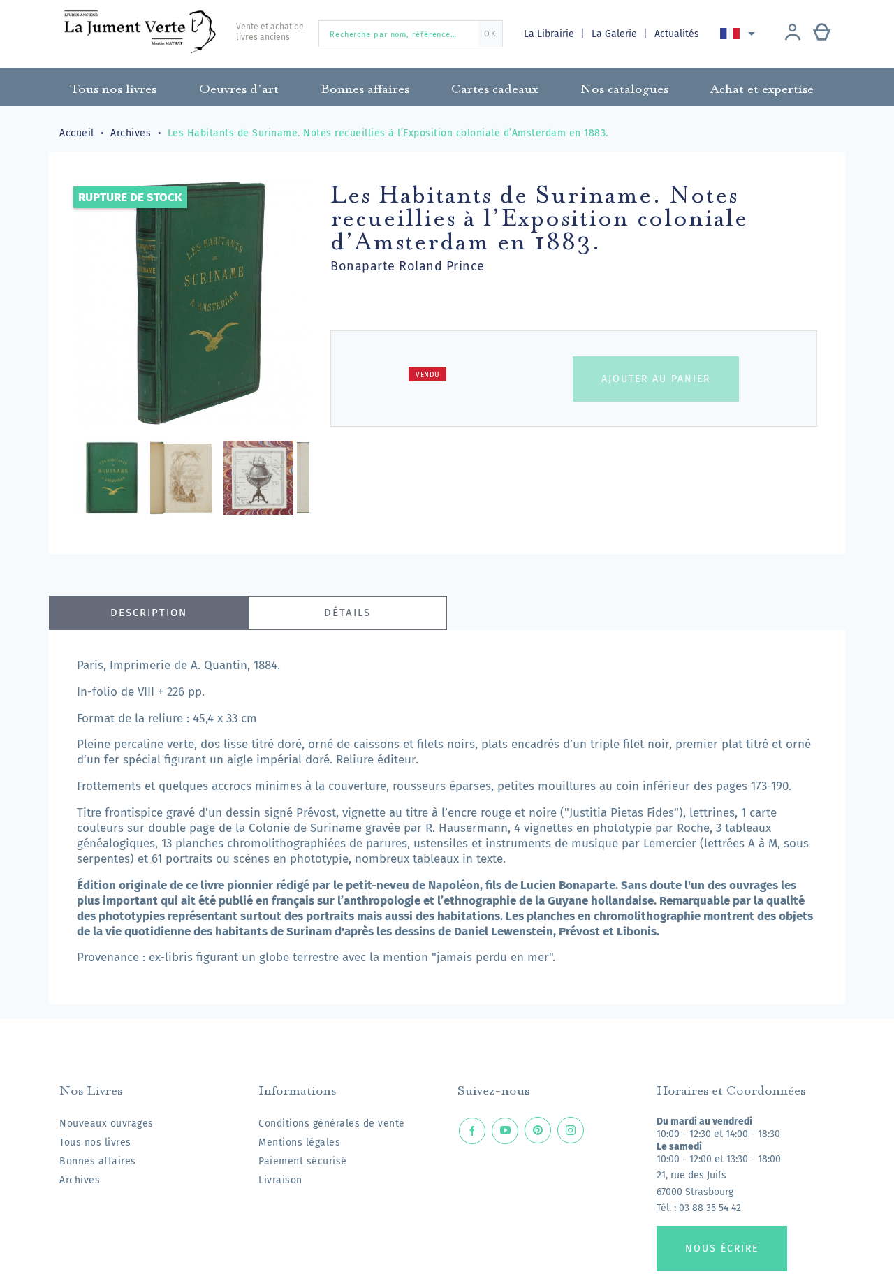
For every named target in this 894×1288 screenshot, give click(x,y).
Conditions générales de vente (331, 1123)
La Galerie (616, 34)
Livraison (280, 1180)
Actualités (676, 34)
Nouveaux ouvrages (106, 1123)
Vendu (428, 375)
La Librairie (550, 34)
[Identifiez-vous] (793, 33)
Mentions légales (299, 1142)
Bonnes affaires (97, 1161)
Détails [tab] (347, 612)
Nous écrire (722, 1248)
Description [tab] (148, 612)
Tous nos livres (95, 1142)
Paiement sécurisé (302, 1161)
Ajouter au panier (655, 379)
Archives (79, 1180)
